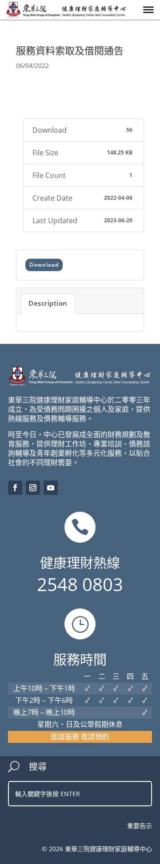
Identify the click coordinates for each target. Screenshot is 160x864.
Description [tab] (48, 303)
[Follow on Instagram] (33, 488)
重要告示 (139, 825)
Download (44, 264)
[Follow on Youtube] (51, 488)
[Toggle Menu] (148, 10)
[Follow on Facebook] (15, 488)
